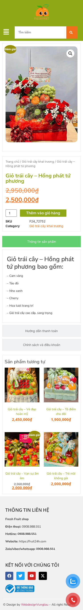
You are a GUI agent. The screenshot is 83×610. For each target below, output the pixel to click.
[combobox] (40, 32)
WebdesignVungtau (34, 604)
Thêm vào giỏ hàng (43, 213)
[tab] (41, 241)
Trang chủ (12, 161)
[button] (70, 53)
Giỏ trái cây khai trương (38, 161)
